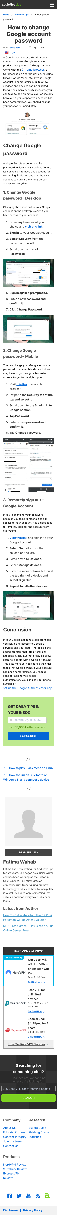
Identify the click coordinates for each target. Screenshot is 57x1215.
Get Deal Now (35, 982)
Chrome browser (33, 69)
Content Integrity (14, 1136)
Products (11, 1157)
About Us (9, 1127)
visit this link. (34, 226)
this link (21, 384)
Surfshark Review (15, 1169)
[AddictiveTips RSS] (38, 1195)
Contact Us (10, 1146)
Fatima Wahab (15, 47)
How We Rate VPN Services (26, 1044)
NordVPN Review (14, 1164)
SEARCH (29, 1098)
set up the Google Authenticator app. (28, 688)
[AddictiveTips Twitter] (19, 1195)
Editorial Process (14, 1132)
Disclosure (10, 1210)
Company (11, 1120)
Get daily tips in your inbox (23, 709)
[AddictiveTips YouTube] (28, 1195)
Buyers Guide (37, 1127)
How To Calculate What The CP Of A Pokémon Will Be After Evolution (27, 917)
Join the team (12, 1141)
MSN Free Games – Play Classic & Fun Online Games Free (28, 928)
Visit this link (18, 537)
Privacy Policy (32, 1210)
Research (36, 1120)
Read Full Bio (28, 852)
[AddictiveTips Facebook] (9, 1195)
